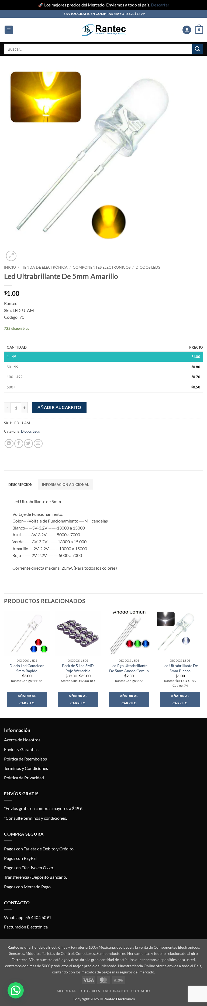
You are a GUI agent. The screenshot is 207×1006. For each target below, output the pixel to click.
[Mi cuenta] (186, 30)
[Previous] (4, 663)
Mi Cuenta (66, 991)
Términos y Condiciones (26, 768)
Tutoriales (89, 991)
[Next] (203, 663)
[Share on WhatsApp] (9, 443)
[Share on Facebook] (18, 443)
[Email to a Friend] (38, 443)
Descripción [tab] (20, 484)
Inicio (10, 267)
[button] (9, 30)
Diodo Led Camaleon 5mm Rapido (26, 668)
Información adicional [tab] (65, 484)
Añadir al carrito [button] (27, 699)
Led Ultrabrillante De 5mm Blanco (180, 668)
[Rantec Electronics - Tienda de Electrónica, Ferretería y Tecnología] (103, 30)
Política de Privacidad (24, 777)
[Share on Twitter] (28, 443)
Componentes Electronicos (101, 267)
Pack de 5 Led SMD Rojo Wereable (78, 668)
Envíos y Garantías (21, 749)
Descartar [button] (160, 4)
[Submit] (197, 49)
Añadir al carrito (59, 407)
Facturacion (115, 991)
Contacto (140, 991)
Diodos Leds (148, 267)
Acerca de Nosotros (22, 739)
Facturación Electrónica (26, 926)
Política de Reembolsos (25, 758)
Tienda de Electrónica (44, 267)
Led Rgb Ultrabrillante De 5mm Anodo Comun (129, 668)
